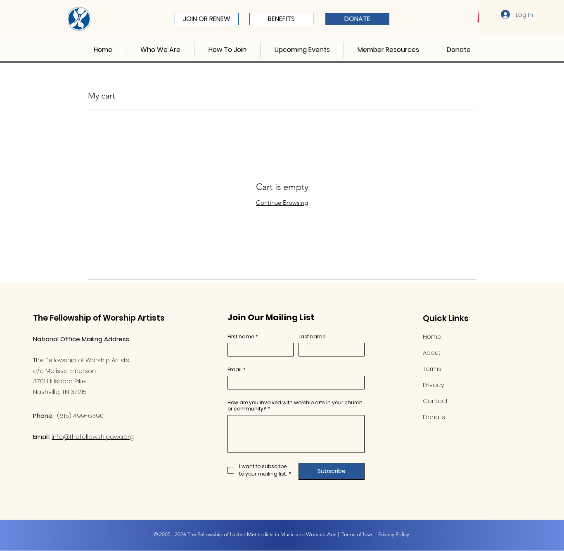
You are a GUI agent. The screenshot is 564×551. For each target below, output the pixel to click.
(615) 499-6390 (80, 415)
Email (236, 369)
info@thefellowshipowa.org (93, 436)
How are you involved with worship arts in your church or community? (295, 405)
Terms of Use (356, 534)
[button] (160, 50)
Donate (434, 417)
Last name (312, 336)
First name (242, 336)
